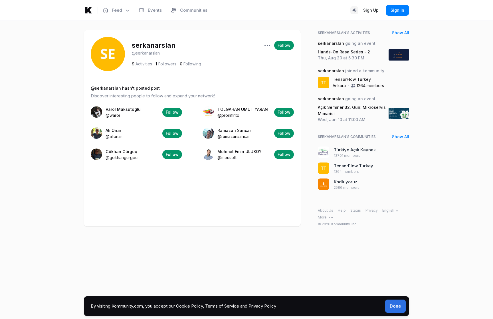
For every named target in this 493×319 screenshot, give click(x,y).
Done (395, 306)
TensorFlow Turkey (352, 79)
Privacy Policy (262, 306)
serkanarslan (153, 45)
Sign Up (371, 10)
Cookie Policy (189, 306)
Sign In (397, 10)
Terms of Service (222, 306)
